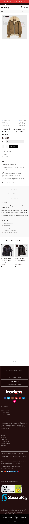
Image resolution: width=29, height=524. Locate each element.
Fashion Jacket (22, 166)
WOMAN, (3, 453)
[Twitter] (8, 398)
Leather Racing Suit (5, 479)
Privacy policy (4, 439)
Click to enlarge (24, 117)
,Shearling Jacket (16, 456)
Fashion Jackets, (21, 423)
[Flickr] (14, 401)
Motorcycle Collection (6, 414)
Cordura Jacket (10, 510)
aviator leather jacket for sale (12, 172)
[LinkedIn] (23, 398)
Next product (27, 11)
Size (3, 141)
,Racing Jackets (6, 481)
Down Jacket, (14, 423)
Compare (6, 154)
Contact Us (3, 437)
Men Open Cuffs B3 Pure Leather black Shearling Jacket (6, 260)
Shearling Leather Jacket (18, 178)
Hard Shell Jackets (18, 510)
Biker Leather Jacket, (16, 422)
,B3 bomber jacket (8, 456)
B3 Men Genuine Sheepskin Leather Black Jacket (20, 260)
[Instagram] (12, 398)
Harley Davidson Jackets (6, 509)
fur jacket (17, 176)
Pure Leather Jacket (6, 178)
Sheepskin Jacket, (13, 426)
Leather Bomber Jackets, (18, 425)
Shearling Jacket (6, 169)
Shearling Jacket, (5, 426)
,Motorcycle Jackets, (17, 509)
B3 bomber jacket (12, 164)
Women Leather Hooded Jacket (20, 210)
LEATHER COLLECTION (19, 167)
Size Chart (3, 445)
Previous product (23, 11)
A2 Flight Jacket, (7, 422)
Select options (6, 267)
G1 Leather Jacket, (9, 425)
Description (14, 190)
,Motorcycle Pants (9, 513)
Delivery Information (5, 441)
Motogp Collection (5, 412)
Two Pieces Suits (14, 481)
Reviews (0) (14, 198)
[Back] (2, 11)
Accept (14, 521)
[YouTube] (16, 398)
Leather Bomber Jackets (7, 167)
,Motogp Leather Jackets (15, 479)
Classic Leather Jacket (14, 175)
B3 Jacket (18, 173)
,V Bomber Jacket (12, 454)
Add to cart (13, 146)
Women (12, 169)
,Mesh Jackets (13, 512)
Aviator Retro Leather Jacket (8, 173)
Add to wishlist (7, 151)
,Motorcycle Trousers (18, 513)
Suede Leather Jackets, (23, 426)
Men (2, 422)
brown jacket (5, 175)
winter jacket (16, 179)
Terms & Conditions (5, 443)
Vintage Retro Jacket (7, 179)
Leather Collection (5, 410)
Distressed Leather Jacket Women (10, 166)
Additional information (14, 194)
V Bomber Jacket (5, 428)
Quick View (12, 250)
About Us (3, 435)
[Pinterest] (20, 398)
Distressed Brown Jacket (8, 176)
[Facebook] (5, 398)
